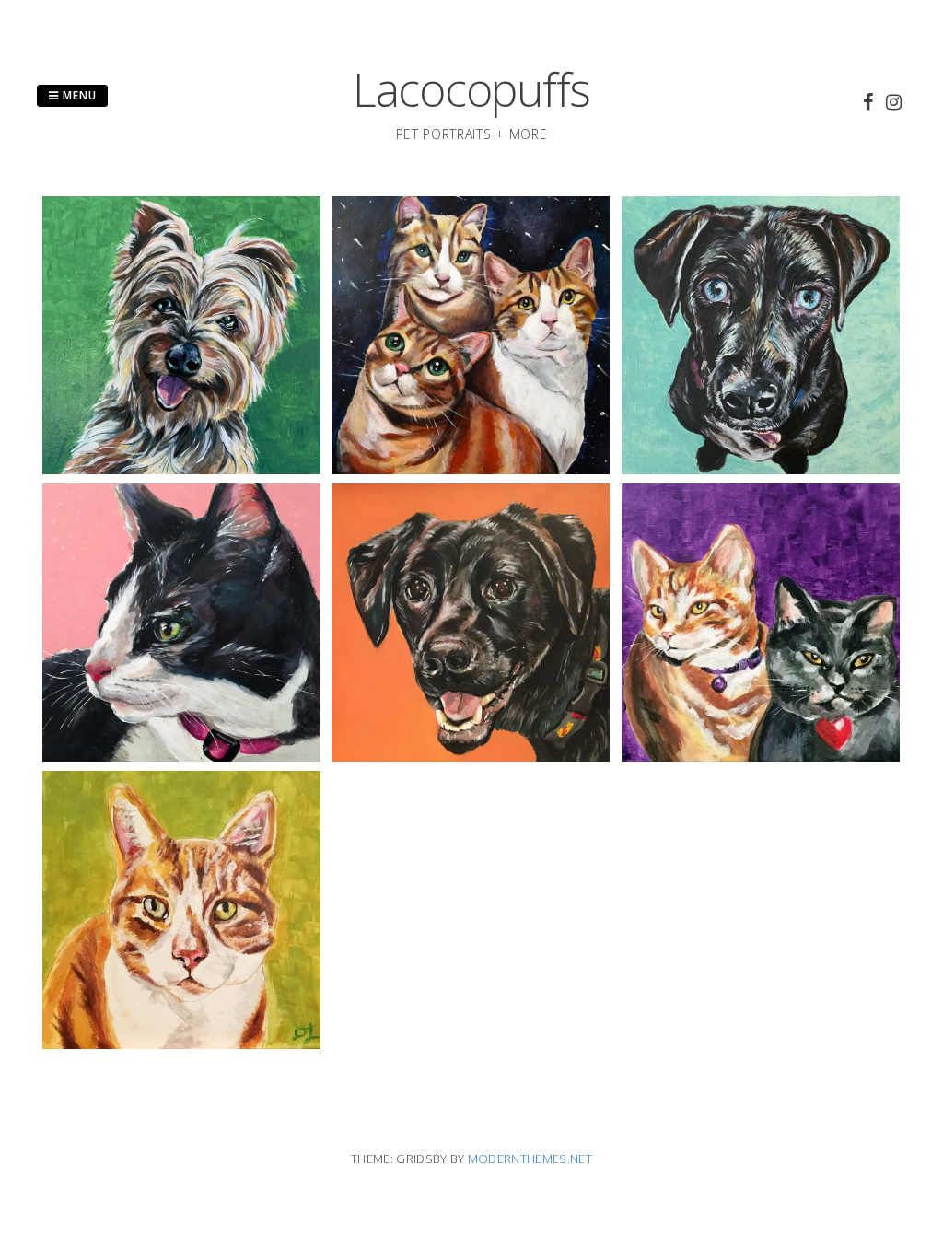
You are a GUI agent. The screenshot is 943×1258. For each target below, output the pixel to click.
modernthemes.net (530, 1158)
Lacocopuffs (471, 89)
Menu (78, 95)
